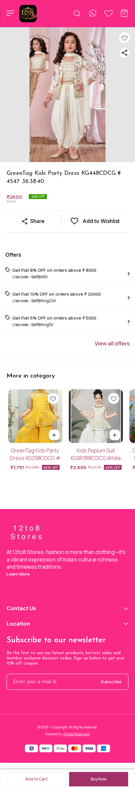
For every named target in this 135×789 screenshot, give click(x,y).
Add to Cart (36, 779)
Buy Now (98, 779)
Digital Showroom (76, 734)
